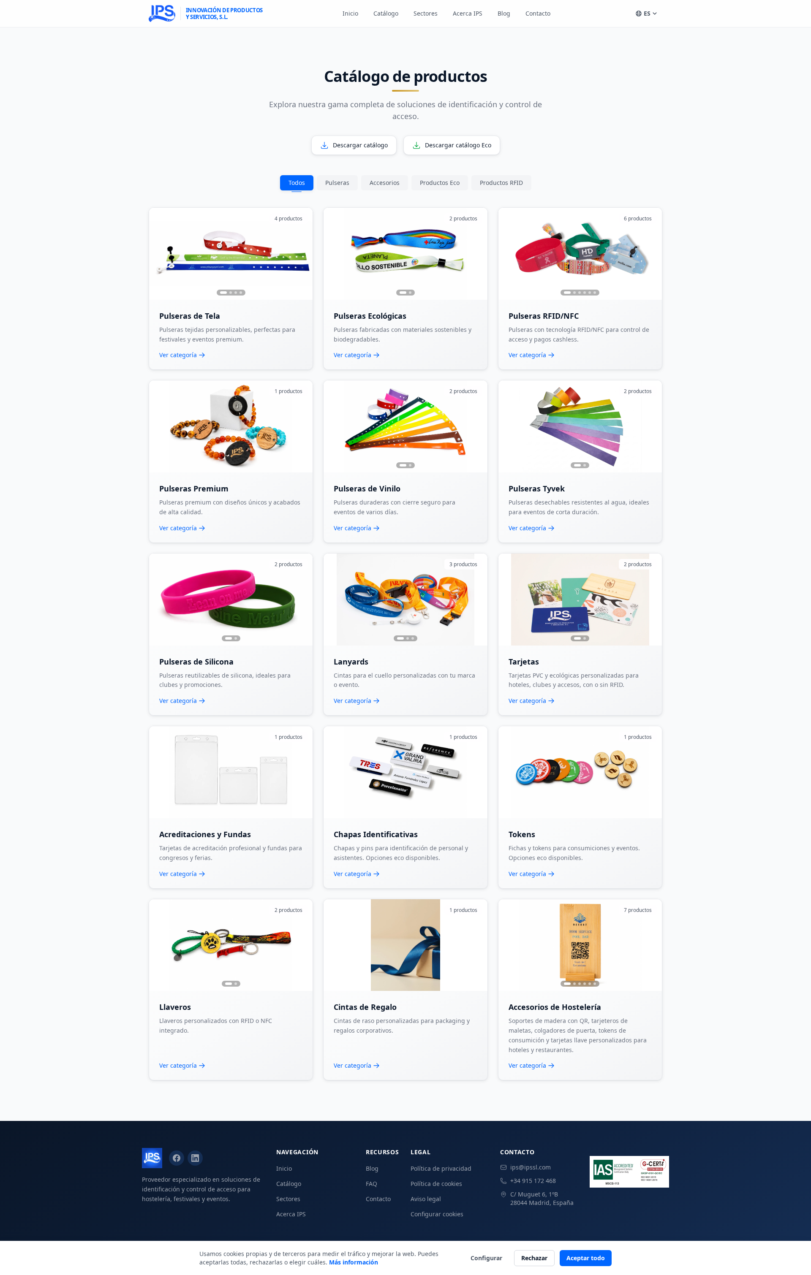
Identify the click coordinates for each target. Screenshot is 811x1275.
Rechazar (534, 1258)
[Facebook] (176, 1158)
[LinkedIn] (195, 1158)
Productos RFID (501, 183)
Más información (353, 1262)
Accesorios (385, 183)
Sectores (426, 13)
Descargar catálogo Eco (458, 145)
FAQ (371, 1184)
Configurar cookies (437, 1214)
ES (647, 13)
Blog (504, 13)
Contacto (537, 13)
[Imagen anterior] (159, 253)
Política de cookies (436, 1184)
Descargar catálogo (360, 145)
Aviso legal (426, 1199)
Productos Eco (440, 183)
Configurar (486, 1258)
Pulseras (337, 183)
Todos (296, 183)
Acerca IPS (467, 13)
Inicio (350, 13)
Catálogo (385, 13)
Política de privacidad (441, 1168)
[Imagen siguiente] (302, 253)
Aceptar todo (585, 1258)
